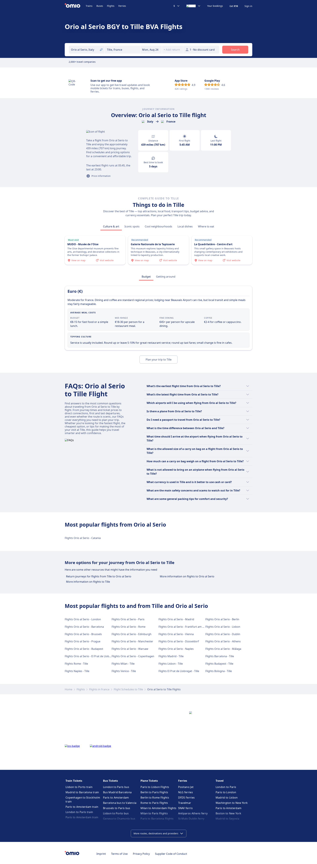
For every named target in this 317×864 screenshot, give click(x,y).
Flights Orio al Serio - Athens (223, 641)
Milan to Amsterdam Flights (158, 808)
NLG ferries (185, 792)
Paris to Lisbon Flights (155, 787)
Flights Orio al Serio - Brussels (83, 634)
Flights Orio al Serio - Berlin (222, 619)
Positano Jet (186, 787)
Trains (89, 5)
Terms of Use (119, 854)
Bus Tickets (110, 781)
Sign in (248, 6)
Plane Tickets (149, 781)
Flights (110, 5)
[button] (151, 50)
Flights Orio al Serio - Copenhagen (133, 656)
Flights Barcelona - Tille (219, 656)
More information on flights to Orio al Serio (187, 576)
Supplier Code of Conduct (171, 854)
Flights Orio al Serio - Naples (176, 649)
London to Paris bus (116, 787)
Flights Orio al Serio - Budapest (84, 649)
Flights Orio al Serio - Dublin (222, 634)
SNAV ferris (185, 808)
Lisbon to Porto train (79, 787)
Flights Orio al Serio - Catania (83, 538)
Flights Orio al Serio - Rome (128, 626)
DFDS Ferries (186, 797)
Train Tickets (74, 781)
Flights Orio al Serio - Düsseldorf (178, 641)
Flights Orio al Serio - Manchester (132, 641)
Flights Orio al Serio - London (83, 619)
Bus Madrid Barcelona (117, 792)
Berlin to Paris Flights (154, 792)
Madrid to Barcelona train (82, 792)
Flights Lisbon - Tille (170, 663)
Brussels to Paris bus (116, 808)
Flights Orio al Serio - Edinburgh (131, 634)
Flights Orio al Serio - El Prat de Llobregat (90, 656)
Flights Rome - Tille (76, 663)
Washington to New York (232, 803)
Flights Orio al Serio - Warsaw (130, 649)
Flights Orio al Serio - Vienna (176, 634)
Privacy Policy (141, 854)
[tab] (111, 226)
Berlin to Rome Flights (155, 797)
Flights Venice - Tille (124, 671)
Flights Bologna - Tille (218, 671)
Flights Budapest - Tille (219, 663)
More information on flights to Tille (88, 581)
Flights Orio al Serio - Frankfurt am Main (183, 626)
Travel (220, 781)
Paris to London (226, 792)
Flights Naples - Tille (77, 671)
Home (68, 689)
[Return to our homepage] (75, 6)
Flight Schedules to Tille (128, 689)
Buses (99, 5)
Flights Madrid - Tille (171, 656)
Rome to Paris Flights (154, 803)
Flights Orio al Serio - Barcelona (84, 626)
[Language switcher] (193, 6)
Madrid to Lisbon (227, 797)
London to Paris (226, 787)
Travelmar (184, 803)
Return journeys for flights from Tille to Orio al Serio (98, 576)
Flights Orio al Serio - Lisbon (222, 626)
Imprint (101, 854)
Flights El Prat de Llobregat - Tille (178, 671)
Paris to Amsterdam (116, 797)
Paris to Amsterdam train (82, 807)
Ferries (122, 5)
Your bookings (215, 6)
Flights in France (99, 689)
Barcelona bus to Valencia (120, 803)
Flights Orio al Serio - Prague (82, 641)
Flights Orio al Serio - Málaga (223, 649)
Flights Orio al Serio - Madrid (176, 619)
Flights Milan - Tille (123, 663)
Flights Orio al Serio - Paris (128, 619)
